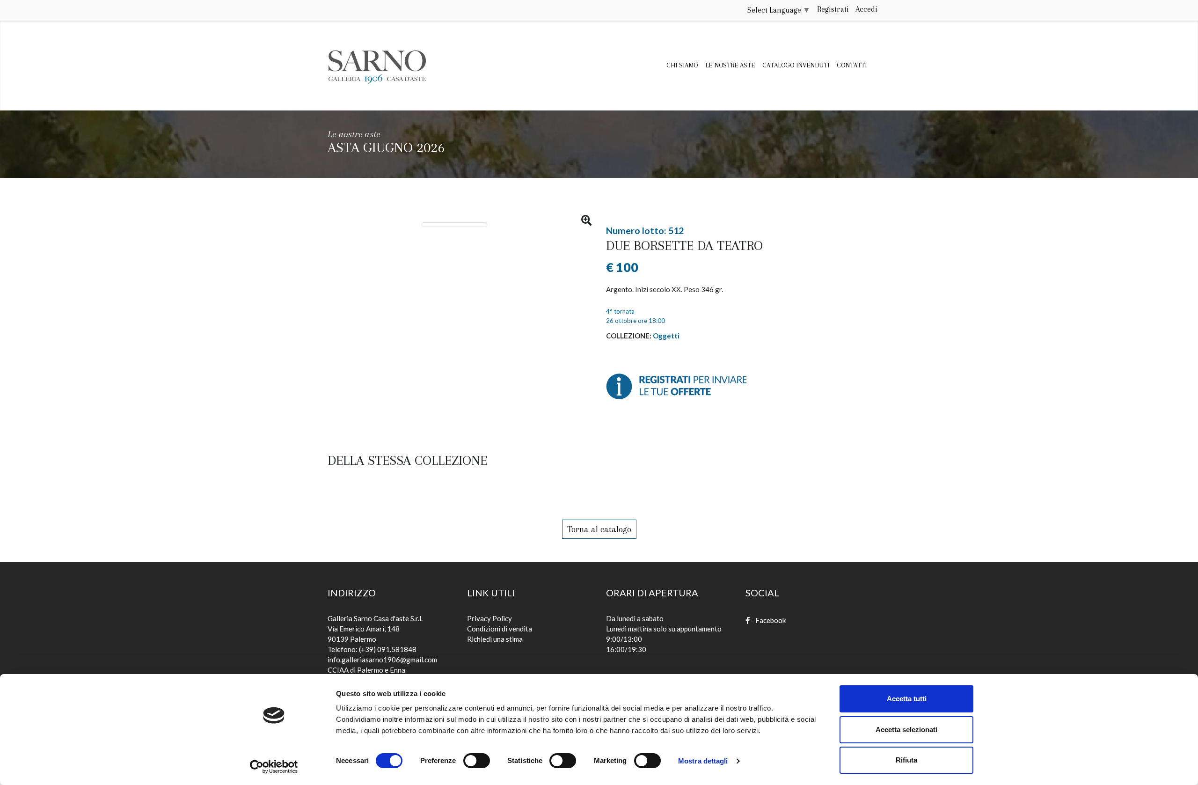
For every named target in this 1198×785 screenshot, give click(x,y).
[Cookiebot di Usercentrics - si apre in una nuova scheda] (274, 767)
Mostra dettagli (703, 761)
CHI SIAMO (682, 65)
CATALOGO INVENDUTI (795, 65)
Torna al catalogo (599, 529)
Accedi (866, 9)
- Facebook (768, 620)
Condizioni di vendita (499, 628)
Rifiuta (906, 760)
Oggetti (666, 335)
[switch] (476, 757)
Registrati (833, 9)
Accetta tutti (907, 699)
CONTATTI (852, 65)
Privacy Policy (489, 618)
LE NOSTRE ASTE (730, 65)
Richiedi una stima (495, 639)
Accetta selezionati (906, 730)
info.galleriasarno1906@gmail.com (382, 659)
